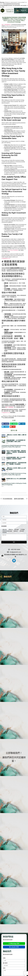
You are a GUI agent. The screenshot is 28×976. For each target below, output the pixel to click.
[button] (17, 10)
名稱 (4, 958)
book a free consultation (13, 250)
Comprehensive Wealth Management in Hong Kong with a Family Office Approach (14, 446)
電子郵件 (5, 963)
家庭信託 (16, 531)
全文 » (7, 437)
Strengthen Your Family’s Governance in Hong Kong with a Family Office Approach (14, 474)
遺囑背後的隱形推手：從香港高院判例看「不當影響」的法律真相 (16, 463)
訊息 (4, 968)
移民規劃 (16, 529)
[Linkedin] (14, 560)
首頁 (2, 24)
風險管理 (22, 531)
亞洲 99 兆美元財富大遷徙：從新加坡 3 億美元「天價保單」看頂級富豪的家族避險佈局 (16, 452)
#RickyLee (5, 416)
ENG (25, 10)
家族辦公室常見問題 (9, 417)
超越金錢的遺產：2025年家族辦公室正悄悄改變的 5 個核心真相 (15, 441)
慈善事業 (4, 532)
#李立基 (19, 416)
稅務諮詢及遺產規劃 (7, 531)
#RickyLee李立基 (12, 416)
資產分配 (4, 529)
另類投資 (10, 529)
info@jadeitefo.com (6, 258)
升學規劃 (22, 529)
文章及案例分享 (7, 24)
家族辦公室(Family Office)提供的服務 (16, 478)
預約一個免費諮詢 (9, 407)
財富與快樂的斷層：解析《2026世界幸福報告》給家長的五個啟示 (15, 458)
